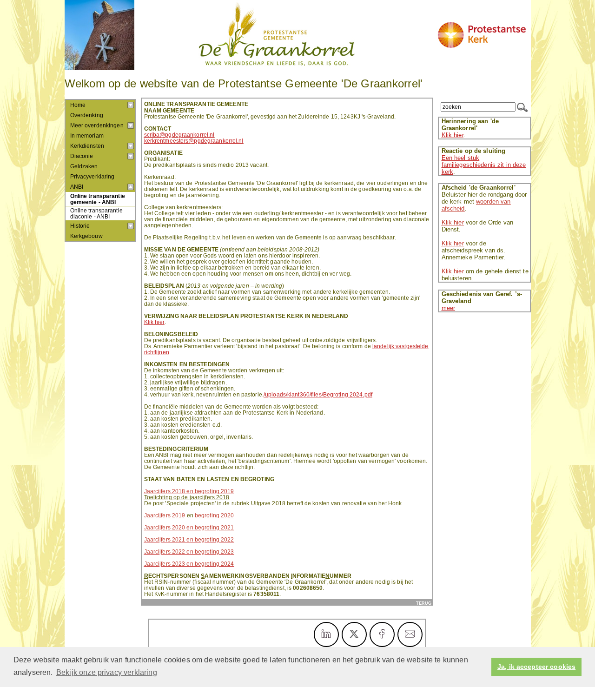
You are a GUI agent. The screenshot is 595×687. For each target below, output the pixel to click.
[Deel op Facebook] (382, 634)
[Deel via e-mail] (410, 634)
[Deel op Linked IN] (326, 634)
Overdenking (86, 115)
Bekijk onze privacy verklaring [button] (106, 672)
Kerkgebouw (86, 236)
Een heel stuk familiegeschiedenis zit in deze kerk (484, 164)
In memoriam (87, 135)
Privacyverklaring (92, 176)
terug (423, 603)
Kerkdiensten (87, 146)
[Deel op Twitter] (354, 634)
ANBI (77, 187)
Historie (80, 226)
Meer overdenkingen (97, 125)
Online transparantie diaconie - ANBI (96, 213)
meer (449, 307)
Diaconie (81, 156)
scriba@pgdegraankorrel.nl (179, 135)
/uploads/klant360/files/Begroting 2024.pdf (318, 394)
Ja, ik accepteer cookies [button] (536, 666)
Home (78, 105)
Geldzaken (84, 166)
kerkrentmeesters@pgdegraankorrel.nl (194, 141)
